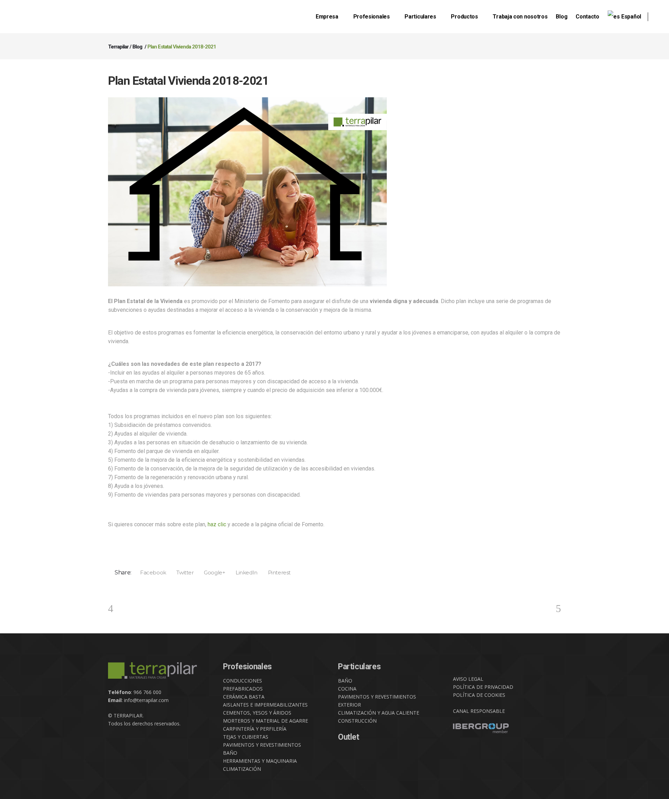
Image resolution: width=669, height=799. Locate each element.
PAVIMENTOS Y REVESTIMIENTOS (262, 744)
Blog (137, 47)
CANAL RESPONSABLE (479, 711)
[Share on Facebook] (150, 572)
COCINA (347, 688)
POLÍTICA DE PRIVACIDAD (483, 687)
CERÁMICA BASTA (243, 696)
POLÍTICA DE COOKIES (479, 695)
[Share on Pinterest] (277, 572)
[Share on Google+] (212, 572)
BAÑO (230, 752)
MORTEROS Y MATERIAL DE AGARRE (265, 720)
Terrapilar (118, 47)
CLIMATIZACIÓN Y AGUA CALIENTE (378, 712)
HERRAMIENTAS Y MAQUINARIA (260, 760)
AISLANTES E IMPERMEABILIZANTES (265, 704)
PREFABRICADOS (243, 688)
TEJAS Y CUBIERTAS (245, 736)
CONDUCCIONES (242, 680)
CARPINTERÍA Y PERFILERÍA (254, 728)
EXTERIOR (349, 704)
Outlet (348, 737)
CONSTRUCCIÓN (357, 720)
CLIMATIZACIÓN (242, 769)
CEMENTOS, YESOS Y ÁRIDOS (257, 712)
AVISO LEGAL (468, 679)
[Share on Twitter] (183, 572)
